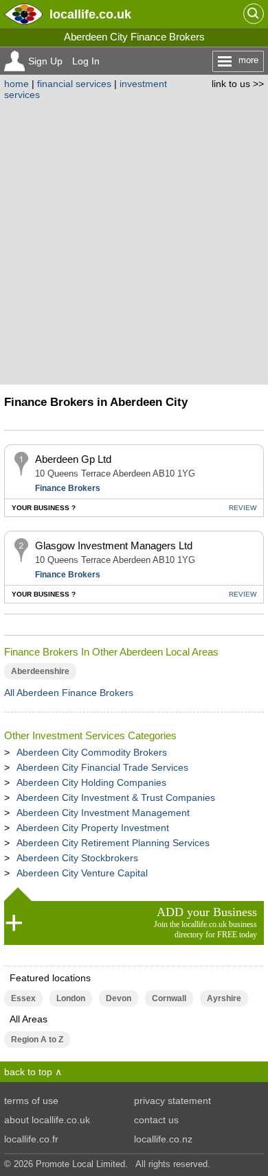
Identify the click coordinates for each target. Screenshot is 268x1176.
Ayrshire (224, 998)
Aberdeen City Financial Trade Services (102, 767)
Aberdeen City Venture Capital (82, 872)
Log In (86, 61)
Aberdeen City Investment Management (103, 812)
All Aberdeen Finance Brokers (68, 692)
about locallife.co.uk (47, 1119)
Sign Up (45, 61)
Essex (23, 998)
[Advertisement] (134, 240)
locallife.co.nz (163, 1138)
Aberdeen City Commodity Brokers (91, 752)
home (16, 83)
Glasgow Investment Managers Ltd (113, 545)
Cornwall (169, 998)
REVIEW (242, 508)
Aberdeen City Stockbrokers (77, 857)
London (70, 998)
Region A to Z (37, 1039)
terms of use (31, 1100)
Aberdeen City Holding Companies (91, 782)
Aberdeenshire (40, 671)
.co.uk (90, 14)
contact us (156, 1119)
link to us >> (238, 83)
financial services (74, 83)
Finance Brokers (67, 488)
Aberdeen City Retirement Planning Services (113, 842)
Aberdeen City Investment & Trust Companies (115, 797)
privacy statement (172, 1100)
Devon (118, 998)
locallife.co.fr (31, 1138)
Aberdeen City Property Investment (92, 827)
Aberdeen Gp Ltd (73, 459)
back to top (28, 1071)
